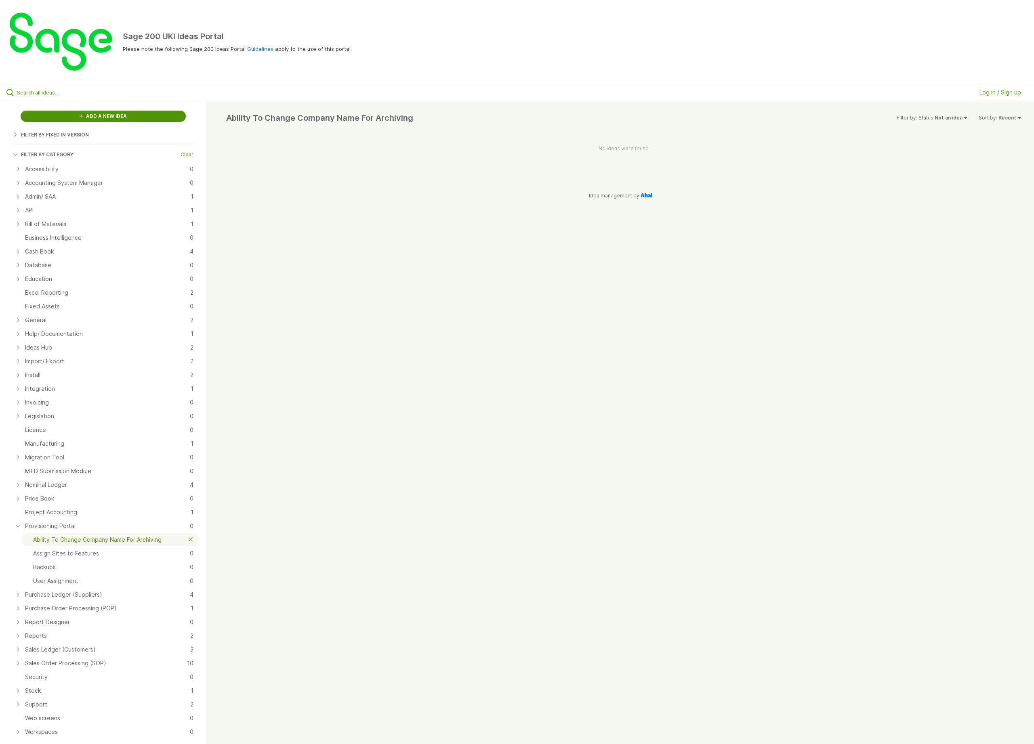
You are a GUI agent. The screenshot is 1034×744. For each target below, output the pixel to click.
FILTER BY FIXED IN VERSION (55, 135)
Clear (187, 154)
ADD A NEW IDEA (106, 116)
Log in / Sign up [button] (1000, 92)
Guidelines (260, 49)
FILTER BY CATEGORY (47, 154)
